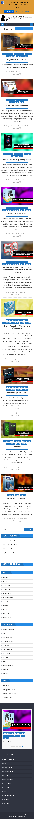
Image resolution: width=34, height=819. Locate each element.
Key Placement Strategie (17, 60)
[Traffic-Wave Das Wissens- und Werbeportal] (17, 308)
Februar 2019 (6, 585)
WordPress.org (7, 698)
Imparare (5, 557)
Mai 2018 (5, 605)
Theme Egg (22, 814)
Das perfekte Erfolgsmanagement (17, 160)
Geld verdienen (10, 56)
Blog (4, 634)
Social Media (10, 443)
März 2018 (6, 613)
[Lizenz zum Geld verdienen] (17, 88)
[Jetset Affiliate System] (17, 196)
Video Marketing (8, 665)
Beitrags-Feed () (9, 690)
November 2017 (7, 617)
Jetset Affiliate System (17, 214)
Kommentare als (9, 694)
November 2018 (7, 593)
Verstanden (9, 11)
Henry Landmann (22, 359)
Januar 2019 (6, 589)
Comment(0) (17, 74)
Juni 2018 (5, 601)
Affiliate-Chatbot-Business (11, 545)
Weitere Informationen (22, 11)
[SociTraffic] (17, 429)
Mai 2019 (5, 577)
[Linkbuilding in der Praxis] (17, 375)
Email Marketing (8, 641)
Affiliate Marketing (7, 54)
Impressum (21, 817)
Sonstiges (19, 56)
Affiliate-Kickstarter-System (11, 549)
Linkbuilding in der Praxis (17, 393)
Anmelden (6, 686)
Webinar (5, 669)
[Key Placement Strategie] (17, 42)
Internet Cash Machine (10, 541)
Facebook (28, 54)
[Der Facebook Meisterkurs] (17, 483)
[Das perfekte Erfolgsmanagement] (17, 142)
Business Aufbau (19, 54)
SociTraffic (17, 447)
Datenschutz (12, 817)
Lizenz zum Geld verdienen (17, 106)
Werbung (19, 156)
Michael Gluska (22, 72)
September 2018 (8, 597)
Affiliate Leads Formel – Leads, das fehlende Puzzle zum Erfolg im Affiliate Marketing (17, 270)
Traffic (25, 56)
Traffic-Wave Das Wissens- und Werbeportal (17, 327)
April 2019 (5, 581)
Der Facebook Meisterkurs (17, 498)
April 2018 (5, 609)
